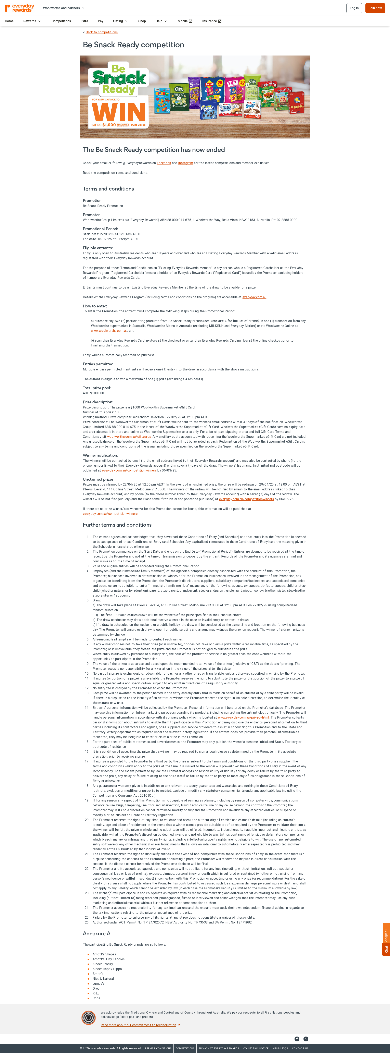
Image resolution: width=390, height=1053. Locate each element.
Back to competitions (102, 32)
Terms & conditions (158, 1048)
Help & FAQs (280, 1048)
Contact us (300, 1048)
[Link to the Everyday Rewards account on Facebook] (296, 1039)
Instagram (185, 163)
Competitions (185, 1048)
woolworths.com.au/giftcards (129, 436)
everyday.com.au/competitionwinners (129, 470)
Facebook (164, 163)
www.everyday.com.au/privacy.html (243, 717)
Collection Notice (256, 1048)
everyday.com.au (254, 297)
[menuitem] (9, 21)
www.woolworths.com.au (109, 331)
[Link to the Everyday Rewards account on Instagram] (305, 1039)
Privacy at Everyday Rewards (219, 1048)
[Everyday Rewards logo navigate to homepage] (20, 8)
